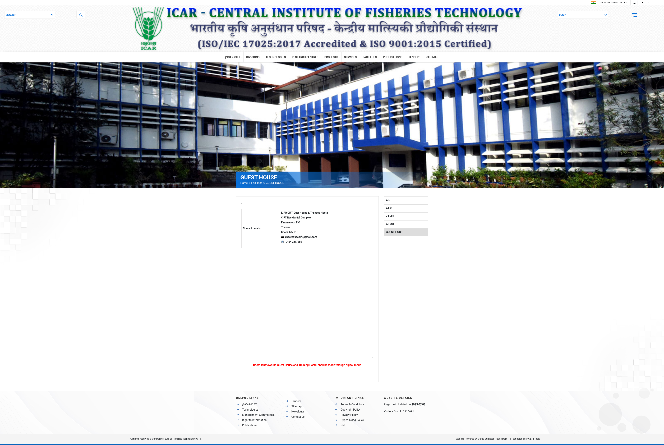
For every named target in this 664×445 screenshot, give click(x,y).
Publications (249, 425)
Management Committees (258, 414)
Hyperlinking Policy (352, 420)
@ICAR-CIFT (249, 404)
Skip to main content (614, 2)
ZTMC (390, 216)
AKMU (390, 224)
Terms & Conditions (353, 404)
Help (343, 425)
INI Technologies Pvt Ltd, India (524, 438)
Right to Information (254, 420)
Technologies (250, 409)
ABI (388, 200)
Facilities (256, 183)
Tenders (296, 401)
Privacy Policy (349, 414)
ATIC (389, 208)
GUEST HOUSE (395, 232)
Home (244, 183)
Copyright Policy (351, 409)
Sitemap (296, 406)
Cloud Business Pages (490, 438)
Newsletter (297, 411)
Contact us (298, 416)
